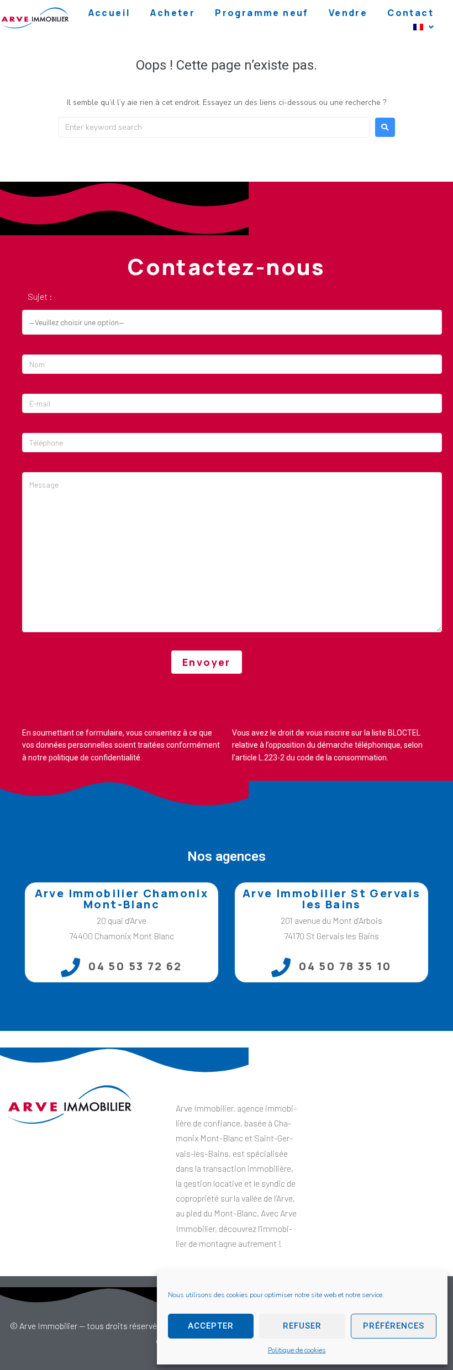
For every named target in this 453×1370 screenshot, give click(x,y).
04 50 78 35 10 (345, 966)
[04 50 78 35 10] (281, 967)
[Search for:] (214, 127)
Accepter (211, 1326)
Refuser (302, 1326)
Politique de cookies (297, 1350)
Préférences (393, 1326)
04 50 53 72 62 (135, 966)
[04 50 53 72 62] (70, 967)
